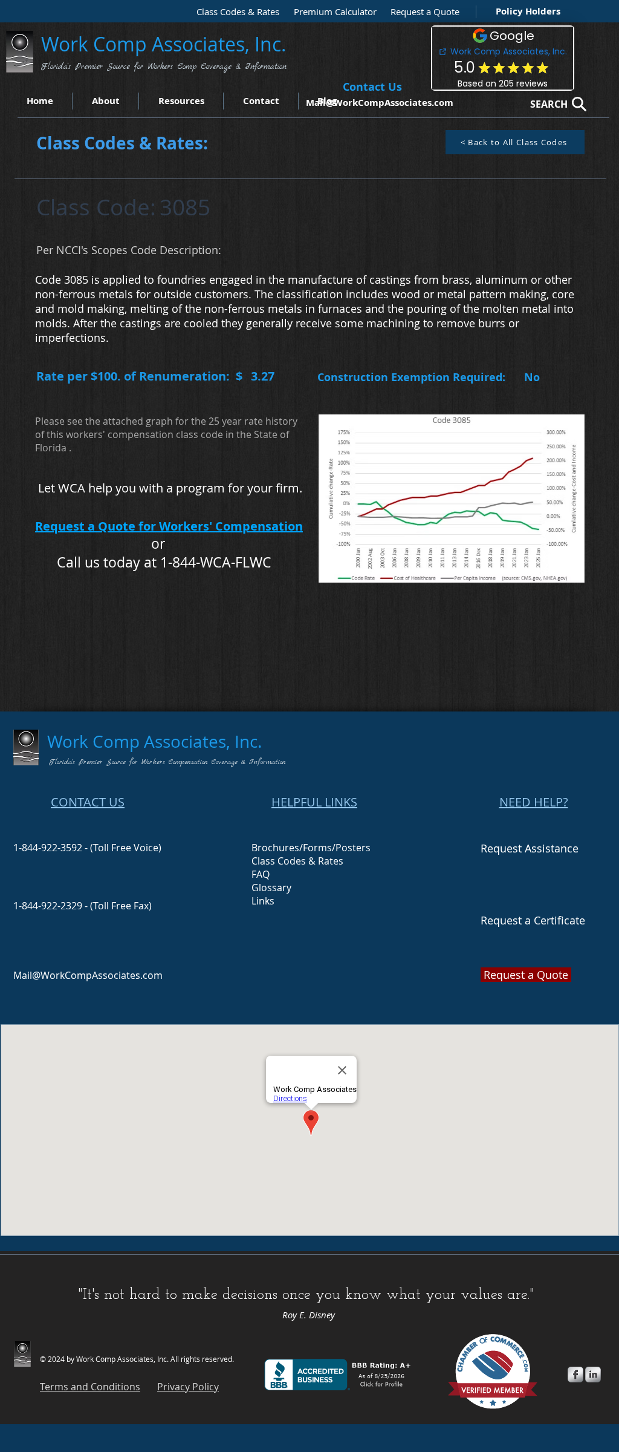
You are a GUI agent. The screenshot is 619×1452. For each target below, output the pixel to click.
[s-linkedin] (593, 1374)
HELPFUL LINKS (314, 802)
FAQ (260, 874)
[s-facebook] (575, 1374)
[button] (421, 12)
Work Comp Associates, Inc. (166, 44)
